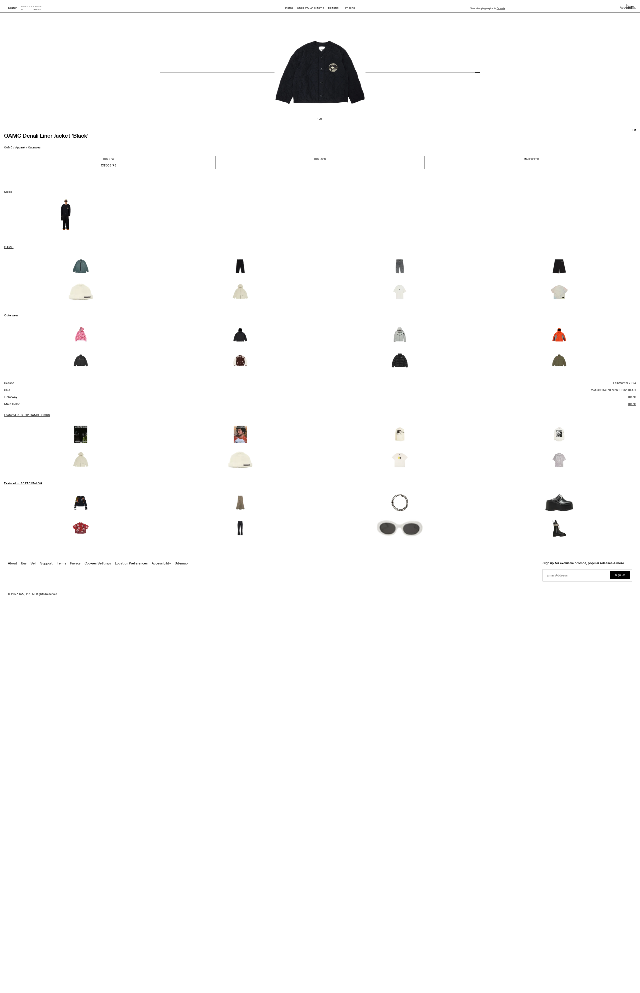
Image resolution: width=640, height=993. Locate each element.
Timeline (349, 8)
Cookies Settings (97, 563)
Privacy (75, 563)
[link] (81, 266)
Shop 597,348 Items (310, 8)
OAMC (8, 147)
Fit (634, 130)
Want (631, 6)
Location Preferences (131, 563)
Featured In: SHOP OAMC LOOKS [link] (27, 415)
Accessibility (161, 563)
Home (289, 8)
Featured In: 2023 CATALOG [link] (23, 483)
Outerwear (35, 147)
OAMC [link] (9, 247)
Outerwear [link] (11, 315)
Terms (61, 563)
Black (632, 404)
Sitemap (181, 563)
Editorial (333, 8)
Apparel (20, 147)
